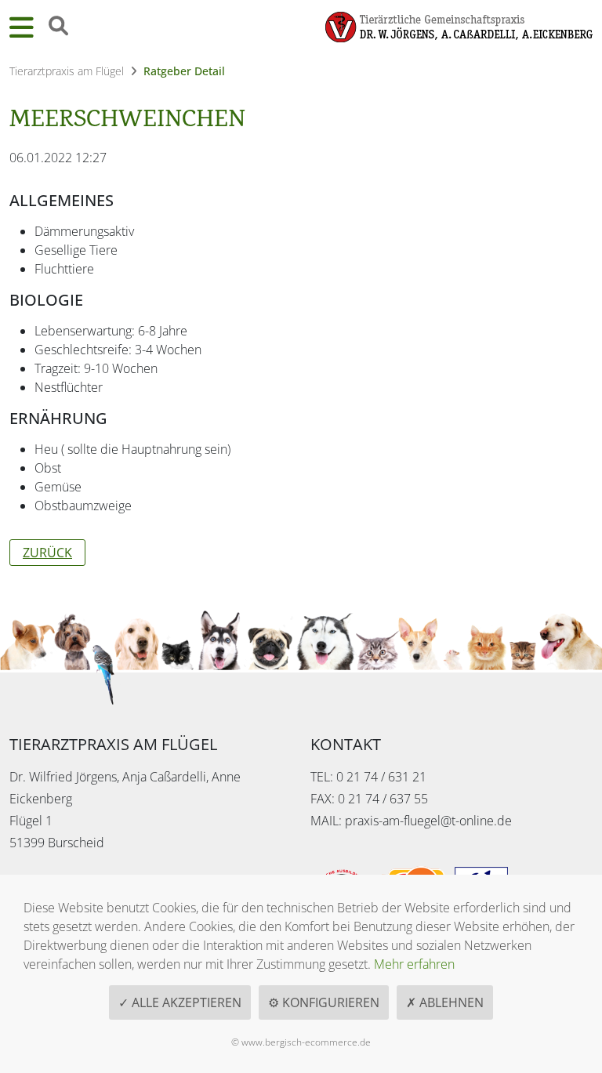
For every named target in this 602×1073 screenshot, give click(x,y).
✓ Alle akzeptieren (179, 1002)
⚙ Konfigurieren (323, 1002)
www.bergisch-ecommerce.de (306, 1042)
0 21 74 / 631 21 (381, 776)
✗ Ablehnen (445, 1002)
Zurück (47, 552)
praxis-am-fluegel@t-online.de (428, 820)
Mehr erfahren (414, 964)
